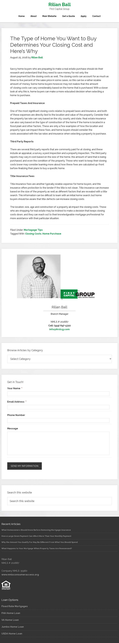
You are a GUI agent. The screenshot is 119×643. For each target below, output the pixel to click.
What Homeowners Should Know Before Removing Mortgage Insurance (36, 530)
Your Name (14, 388)
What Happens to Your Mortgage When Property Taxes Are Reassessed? (36, 548)
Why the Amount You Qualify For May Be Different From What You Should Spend (39, 542)
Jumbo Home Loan (12, 626)
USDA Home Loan (11, 633)
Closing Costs (33, 233)
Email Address (16, 401)
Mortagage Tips (33, 230)
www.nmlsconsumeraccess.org (20, 574)
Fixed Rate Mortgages (14, 606)
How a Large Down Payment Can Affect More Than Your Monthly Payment (36, 536)
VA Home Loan (10, 620)
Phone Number (16, 415)
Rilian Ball (59, 4)
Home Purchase (51, 233)
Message (12, 428)
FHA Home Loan (10, 613)
